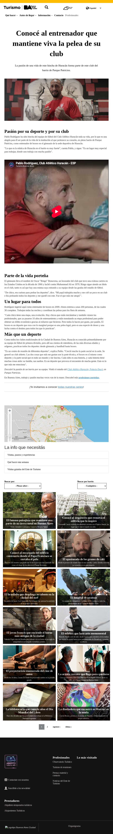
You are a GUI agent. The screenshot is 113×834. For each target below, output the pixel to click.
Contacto (58, 15)
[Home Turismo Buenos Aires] (20, 7)
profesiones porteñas (89, 377)
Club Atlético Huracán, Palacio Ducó (85, 369)
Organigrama (74, 826)
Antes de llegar (27, 15)
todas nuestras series (70, 387)
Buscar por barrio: (85, 481)
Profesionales (71, 15)
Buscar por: (9, 481)
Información (44, 15)
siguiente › (56, 727)
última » (68, 727)
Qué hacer (10, 15)
